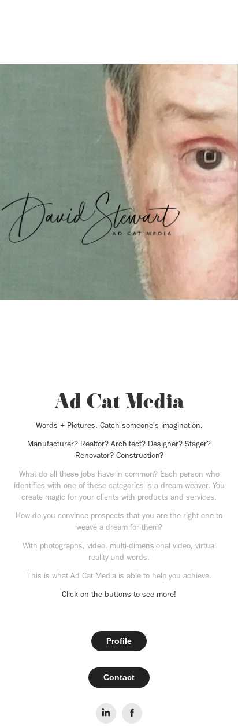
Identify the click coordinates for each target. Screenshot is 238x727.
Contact (119, 677)
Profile (119, 640)
